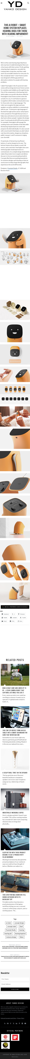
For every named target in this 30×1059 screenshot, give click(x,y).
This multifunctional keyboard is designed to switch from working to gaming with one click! (15, 956)
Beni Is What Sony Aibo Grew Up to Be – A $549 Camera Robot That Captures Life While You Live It (14, 690)
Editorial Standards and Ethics (8, 1018)
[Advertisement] (15, 17)
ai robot (8, 923)
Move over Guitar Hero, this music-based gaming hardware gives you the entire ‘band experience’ (15, 946)
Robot (22, 937)
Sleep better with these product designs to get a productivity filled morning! (14, 854)
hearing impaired (20, 933)
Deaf (21, 926)
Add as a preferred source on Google (16, 607)
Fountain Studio (12, 168)
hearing (21, 930)
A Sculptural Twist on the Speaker (14, 773)
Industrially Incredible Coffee (13, 813)
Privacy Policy (20, 1018)
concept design (19, 923)
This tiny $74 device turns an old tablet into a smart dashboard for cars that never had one (14, 732)
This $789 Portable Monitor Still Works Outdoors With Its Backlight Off (14, 897)
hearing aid (8, 933)
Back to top (14, 1056)
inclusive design (11, 937)
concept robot (11, 926)
